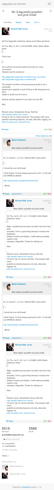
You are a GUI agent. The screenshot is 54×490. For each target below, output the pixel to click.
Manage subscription (12, 439)
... (3, 51)
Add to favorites (11, 449)
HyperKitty (26, 487)
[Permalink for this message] (51, 31)
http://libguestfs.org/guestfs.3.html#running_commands (24, 77)
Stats (28, 22)
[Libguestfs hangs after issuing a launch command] (3, 11)
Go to (36, 22)
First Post (7, 22)
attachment (16, 193)
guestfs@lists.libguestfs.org (13, 434)
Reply (6, 129)
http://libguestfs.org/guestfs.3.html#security (19, 79)
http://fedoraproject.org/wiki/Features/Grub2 (20, 180)
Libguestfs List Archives (14, 3)
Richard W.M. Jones (19, 29)
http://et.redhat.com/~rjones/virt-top (16, 122)
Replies (19, 22)
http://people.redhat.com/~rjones (15, 114)
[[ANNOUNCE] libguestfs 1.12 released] (50, 11)
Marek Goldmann (19, 140)
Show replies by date (44, 136)
